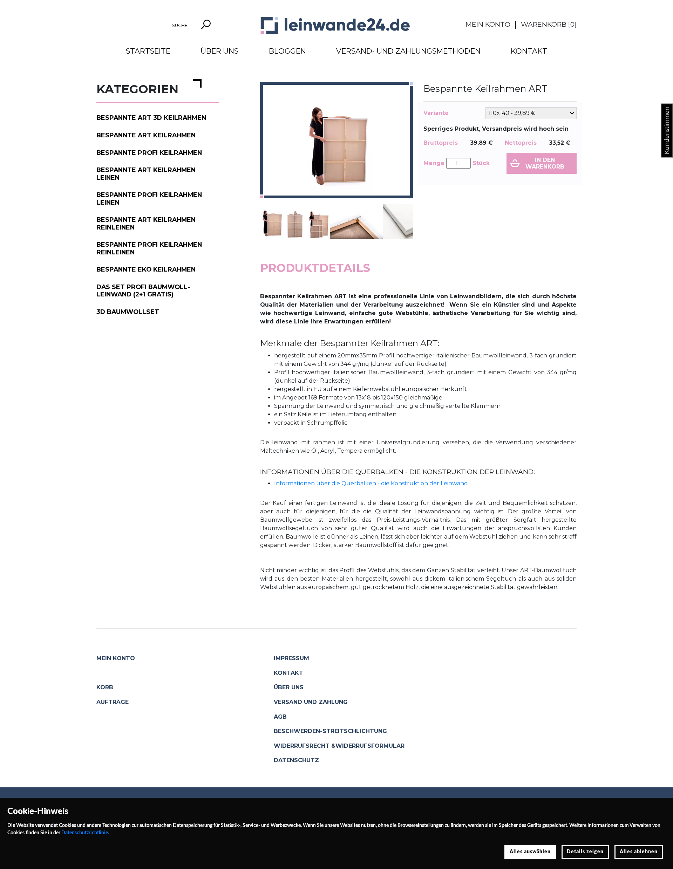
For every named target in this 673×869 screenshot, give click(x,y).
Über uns (219, 51)
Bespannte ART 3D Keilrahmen (151, 117)
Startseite (148, 51)
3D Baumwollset (127, 311)
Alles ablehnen (639, 851)
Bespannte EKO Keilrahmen (146, 269)
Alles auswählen (530, 851)
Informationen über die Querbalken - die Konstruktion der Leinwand (371, 483)
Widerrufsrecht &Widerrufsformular (339, 746)
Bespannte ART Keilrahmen (146, 135)
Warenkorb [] (549, 24)
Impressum (291, 658)
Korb (104, 687)
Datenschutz (296, 760)
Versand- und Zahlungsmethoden (408, 51)
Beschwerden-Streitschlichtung (330, 731)
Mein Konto (487, 24)
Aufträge (112, 702)
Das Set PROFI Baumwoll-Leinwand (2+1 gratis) (143, 290)
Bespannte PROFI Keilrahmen (149, 152)
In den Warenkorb (544, 163)
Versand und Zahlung (311, 702)
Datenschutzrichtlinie (84, 832)
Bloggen (287, 51)
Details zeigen (585, 851)
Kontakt (529, 51)
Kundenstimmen (667, 131)
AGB (280, 716)
